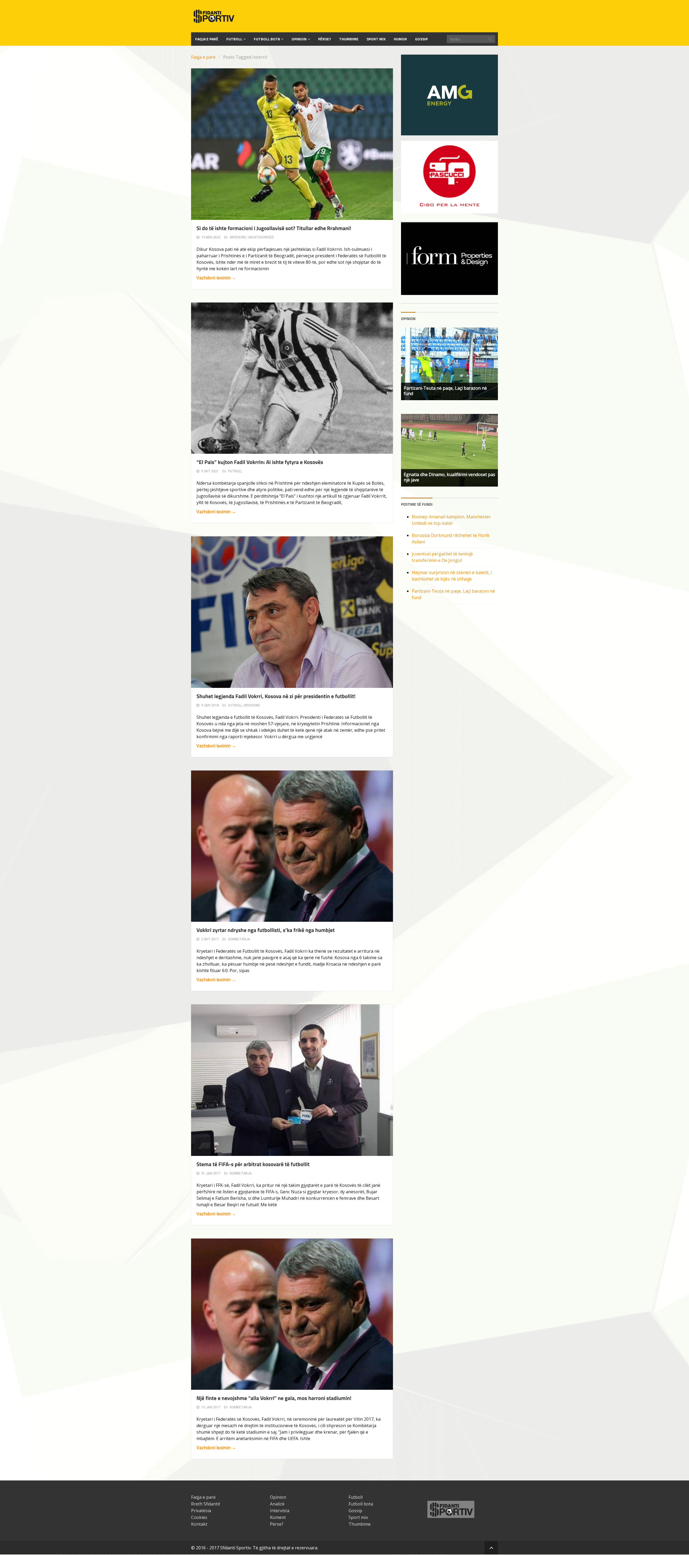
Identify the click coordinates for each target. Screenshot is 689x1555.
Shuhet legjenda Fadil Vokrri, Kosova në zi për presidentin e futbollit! (276, 696)
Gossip (421, 39)
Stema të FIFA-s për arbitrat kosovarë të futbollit (253, 1164)
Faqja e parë (203, 57)
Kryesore (238, 237)
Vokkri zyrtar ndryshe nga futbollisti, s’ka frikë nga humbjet (265, 930)
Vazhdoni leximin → (216, 278)
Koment (278, 1517)
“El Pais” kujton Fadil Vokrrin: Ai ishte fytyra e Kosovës (259, 462)
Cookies (199, 1517)
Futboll (234, 39)
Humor (400, 39)
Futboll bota (267, 39)
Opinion (299, 39)
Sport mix (376, 39)
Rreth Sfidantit (205, 1504)
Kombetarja (239, 939)
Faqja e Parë (206, 39)
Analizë (277, 1504)
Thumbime (348, 39)
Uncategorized (261, 237)
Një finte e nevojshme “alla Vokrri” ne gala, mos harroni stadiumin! (273, 1398)
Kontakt (199, 1524)
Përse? (324, 39)
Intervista (279, 1511)
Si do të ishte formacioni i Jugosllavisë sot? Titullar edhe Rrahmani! (273, 228)
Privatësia (201, 1511)
